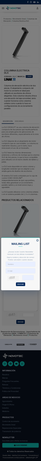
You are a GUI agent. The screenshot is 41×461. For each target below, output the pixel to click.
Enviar (20, 284)
